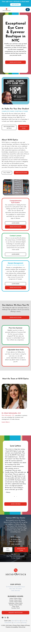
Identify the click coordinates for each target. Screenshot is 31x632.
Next (27, 472)
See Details (15, 4)
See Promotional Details (9, 127)
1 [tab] (14, 496)
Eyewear (23, 620)
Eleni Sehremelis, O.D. (8, 415)
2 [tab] (16, 496)
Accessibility (14, 627)
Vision (18, 620)
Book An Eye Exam (15, 62)
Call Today (6, 172)
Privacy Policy (17, 625)
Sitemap (24, 622)
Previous (3, 472)
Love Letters (17, 622)
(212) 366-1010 (15, 544)
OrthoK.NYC (8, 622)
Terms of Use (22, 627)
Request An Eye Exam (15, 612)
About (13, 620)
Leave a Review (15, 504)
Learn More (15, 223)
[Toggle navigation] (28, 9)
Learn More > (6, 422)
